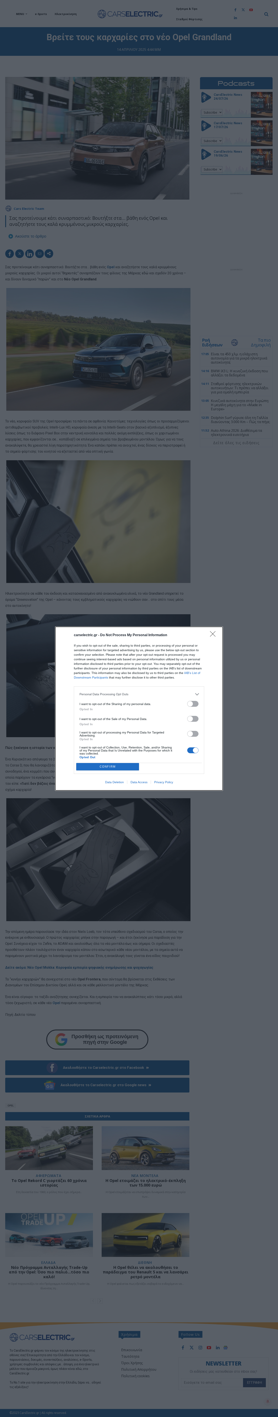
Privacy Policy (163, 782)
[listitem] (139, 694)
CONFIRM (108, 766)
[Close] (214, 635)
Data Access (139, 782)
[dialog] (139, 708)
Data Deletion (114, 782)
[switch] (193, 704)
